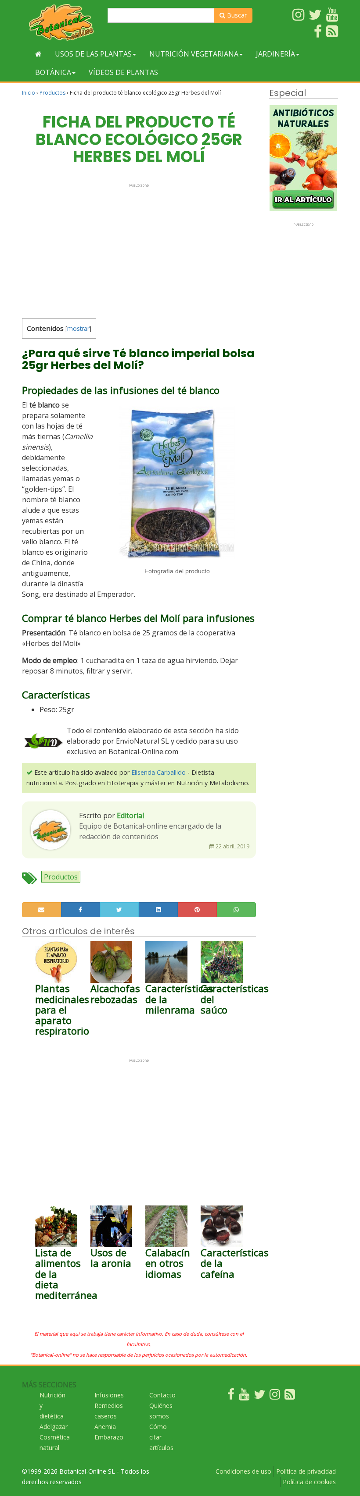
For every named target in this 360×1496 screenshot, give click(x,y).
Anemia (105, 1426)
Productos (52, 92)
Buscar (236, 15)
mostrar (78, 328)
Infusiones (109, 1395)
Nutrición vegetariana (193, 54)
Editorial (130, 815)
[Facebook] (230, 1396)
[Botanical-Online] (61, 22)
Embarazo (108, 1437)
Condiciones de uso (243, 1471)
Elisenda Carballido (158, 772)
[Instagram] (275, 1396)
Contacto (162, 1395)
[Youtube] (244, 1396)
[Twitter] (259, 1396)
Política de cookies (309, 1482)
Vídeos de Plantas (123, 72)
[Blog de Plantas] (289, 1396)
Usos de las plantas (93, 54)
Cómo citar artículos (161, 1437)
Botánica (53, 72)
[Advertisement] (138, 249)
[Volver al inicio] (38, 54)
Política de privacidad (306, 1471)
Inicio (28, 92)
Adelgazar (54, 1426)
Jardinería (275, 54)
